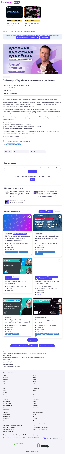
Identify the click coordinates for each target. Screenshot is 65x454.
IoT (34, 416)
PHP (4, 384)
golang (9, 333)
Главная (5, 31)
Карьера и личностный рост (12, 278)
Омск (34, 401)
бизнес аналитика (24, 252)
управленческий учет (50, 252)
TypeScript (5, 379)
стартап (18, 144)
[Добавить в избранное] (29, 216)
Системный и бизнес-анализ (19, 233)
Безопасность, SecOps (8, 429)
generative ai (38, 333)
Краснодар (36, 399)
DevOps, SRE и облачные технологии (12, 425)
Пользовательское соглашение (12, 438)
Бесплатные (58, 211)
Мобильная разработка (52, 276)
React (34, 377)
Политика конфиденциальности (34, 435)
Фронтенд (43, 276)
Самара (35, 403)
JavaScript (5, 377)
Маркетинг (5, 412)
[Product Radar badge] (23, 445)
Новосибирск (6, 401)
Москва (5, 394)
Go (3, 386)
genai (44, 333)
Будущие (42, 211)
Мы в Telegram (17, 435)
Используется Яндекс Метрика (31, 437)
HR (36, 278)
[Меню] (63, 2)
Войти (32, 179)
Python (4, 375)
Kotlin (4, 390)
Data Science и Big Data (9, 427)
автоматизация (39, 253)
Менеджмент (6, 76)
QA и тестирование (38, 412)
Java (4, 381)
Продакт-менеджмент (8, 431)
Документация (7, 435)
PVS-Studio (10, 331)
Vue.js (34, 379)
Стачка (39, 294)
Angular (35, 381)
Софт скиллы (9, 276)
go (5, 333)
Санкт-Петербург (7, 397)
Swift (34, 375)
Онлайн (49, 211)
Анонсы (17, 2)
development (15, 333)
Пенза (34, 397)
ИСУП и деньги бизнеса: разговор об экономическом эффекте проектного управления (17, 238)
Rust (4, 388)
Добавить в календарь (38, 151)
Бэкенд (37, 276)
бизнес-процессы (11, 144)
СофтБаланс (40, 249)
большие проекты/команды (11, 252)
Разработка (8, 317)
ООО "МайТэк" (11, 249)
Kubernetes (36, 384)
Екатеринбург (36, 394)
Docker (35, 386)
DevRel (4, 423)
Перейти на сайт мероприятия (19, 345)
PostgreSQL (36, 388)
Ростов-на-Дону (7, 403)
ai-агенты (56, 333)
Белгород (5, 399)
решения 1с (40, 252)
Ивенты (11, 31)
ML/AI (43, 317)
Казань (4, 407)
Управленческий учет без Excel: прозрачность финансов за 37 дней (47, 238)
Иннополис (36, 407)
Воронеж (35, 405)
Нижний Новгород (7, 405)
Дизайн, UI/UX (6, 416)
